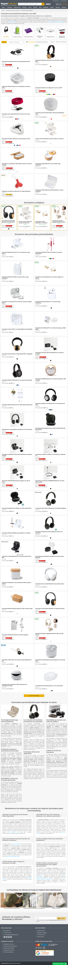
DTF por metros (41, 934)
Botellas (35, 7)
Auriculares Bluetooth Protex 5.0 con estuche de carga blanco (16, 253)
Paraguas (64, 7)
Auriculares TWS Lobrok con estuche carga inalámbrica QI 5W (16, 660)
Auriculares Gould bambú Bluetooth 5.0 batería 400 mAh (8, 222)
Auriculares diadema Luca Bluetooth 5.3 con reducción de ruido (50, 404)
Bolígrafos (45, 7)
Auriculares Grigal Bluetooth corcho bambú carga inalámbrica (47, 164)
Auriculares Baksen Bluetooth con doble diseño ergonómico (17, 404)
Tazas (40, 7)
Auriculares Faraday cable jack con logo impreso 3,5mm (16, 138)
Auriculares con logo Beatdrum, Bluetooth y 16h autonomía (17, 429)
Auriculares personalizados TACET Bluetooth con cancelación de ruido (14, 685)
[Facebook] (9, 937)
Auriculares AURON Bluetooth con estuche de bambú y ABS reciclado (50, 379)
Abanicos (58, 7)
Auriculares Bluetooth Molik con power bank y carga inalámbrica (15, 277)
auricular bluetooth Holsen (13, 832)
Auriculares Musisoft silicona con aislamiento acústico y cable (16, 87)
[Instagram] (11, 937)
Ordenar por (11, 42)
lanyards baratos (12, 22)
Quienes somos (41, 930)
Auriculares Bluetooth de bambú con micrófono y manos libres (49, 61)
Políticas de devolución (9, 948)
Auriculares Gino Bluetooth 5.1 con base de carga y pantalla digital (50, 328)
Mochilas (24, 7)
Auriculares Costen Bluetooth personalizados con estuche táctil (50, 660)
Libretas (52, 7)
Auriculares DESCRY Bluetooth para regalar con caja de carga (16, 481)
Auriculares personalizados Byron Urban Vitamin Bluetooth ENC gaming (50, 428)
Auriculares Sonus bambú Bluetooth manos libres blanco (49, 584)
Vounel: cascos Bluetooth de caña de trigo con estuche (49, 138)
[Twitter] (4, 937)
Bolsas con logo (56, 908)
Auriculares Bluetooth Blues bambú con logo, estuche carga (17, 608)
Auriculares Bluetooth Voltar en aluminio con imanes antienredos (48, 253)
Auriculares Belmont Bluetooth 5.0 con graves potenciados (17, 380)
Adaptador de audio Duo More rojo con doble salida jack (16, 191)
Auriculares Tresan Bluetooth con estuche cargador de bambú (41, 223)
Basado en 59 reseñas (44, 954)
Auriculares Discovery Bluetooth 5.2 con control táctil (49, 685)
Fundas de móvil (17, 36)
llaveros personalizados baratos (13, 856)
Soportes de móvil (40, 36)
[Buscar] (43, 4)
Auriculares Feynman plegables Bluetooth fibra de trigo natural (58, 222)
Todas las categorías (8, 952)
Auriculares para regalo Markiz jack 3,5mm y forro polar (16, 114)
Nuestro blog (41, 936)
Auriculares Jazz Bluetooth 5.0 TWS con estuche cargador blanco (17, 302)
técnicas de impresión (16, 843)
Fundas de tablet (28, 36)
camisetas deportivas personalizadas (57, 22)
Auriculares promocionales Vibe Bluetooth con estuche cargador (49, 353)
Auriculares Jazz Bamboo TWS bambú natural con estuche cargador (17, 164)
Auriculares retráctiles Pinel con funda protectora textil (16, 61)
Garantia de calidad (42, 932)
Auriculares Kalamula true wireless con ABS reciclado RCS (16, 508)
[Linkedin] (7, 937)
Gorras (29, 7)
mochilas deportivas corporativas (43, 879)
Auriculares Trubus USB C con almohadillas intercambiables (17, 329)
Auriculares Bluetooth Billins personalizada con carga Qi (16, 533)
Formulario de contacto (9, 950)
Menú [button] (3, 7)
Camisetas (9, 7)
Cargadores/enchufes (52, 36)
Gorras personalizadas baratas (11, 908)
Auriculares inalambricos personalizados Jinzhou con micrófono (49, 532)
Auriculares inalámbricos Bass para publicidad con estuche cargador (17, 455)
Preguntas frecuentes (9, 944)
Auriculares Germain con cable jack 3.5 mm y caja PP (48, 87)
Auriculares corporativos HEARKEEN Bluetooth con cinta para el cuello (49, 481)
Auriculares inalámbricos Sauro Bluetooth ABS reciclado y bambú (16, 583)
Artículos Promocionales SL (15, 963)
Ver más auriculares (34, 695)
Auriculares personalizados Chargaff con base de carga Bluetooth (49, 557)
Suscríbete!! (62, 918)
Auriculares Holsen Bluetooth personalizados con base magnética (49, 190)
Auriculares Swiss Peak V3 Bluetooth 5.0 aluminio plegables (50, 508)
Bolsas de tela (17, 7)
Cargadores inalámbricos (62, 36)
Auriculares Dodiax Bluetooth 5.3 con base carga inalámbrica (47, 302)
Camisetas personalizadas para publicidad (34, 908)
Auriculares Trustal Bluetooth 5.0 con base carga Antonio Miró (16, 557)
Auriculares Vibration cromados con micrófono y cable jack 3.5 (50, 455)
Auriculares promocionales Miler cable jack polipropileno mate (49, 113)
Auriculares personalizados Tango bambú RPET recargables (17, 353)
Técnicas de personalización (10, 946)
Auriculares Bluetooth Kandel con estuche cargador (15, 634)
